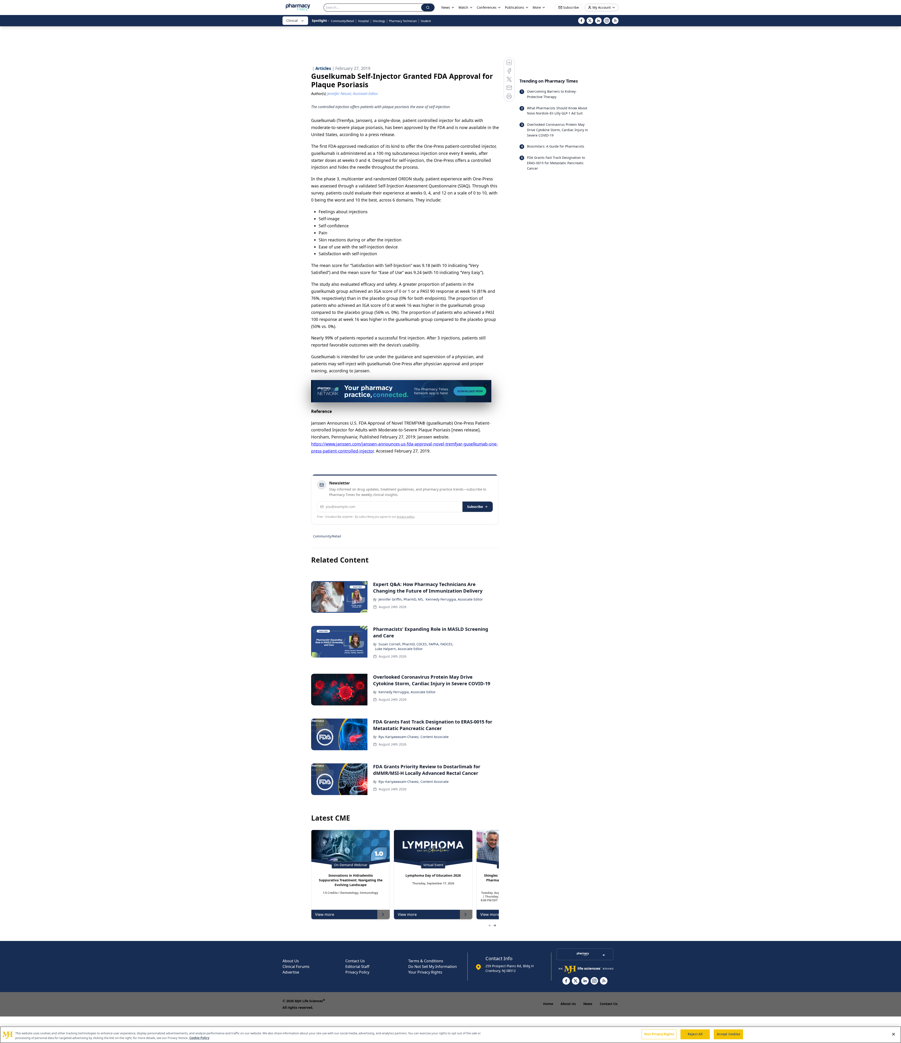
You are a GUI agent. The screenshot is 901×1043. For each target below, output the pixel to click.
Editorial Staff (357, 966)
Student (426, 21)
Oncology (379, 21)
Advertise (291, 972)
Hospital (363, 21)
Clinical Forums (296, 966)
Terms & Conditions (425, 960)
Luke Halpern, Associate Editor (399, 649)
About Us (291, 960)
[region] (450, 1034)
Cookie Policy (199, 1038)
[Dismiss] (486, 385)
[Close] (893, 1034)
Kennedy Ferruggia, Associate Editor (454, 599)
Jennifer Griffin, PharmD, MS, (401, 599)
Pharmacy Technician (403, 21)
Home (548, 1003)
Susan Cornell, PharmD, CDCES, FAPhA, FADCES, (415, 644)
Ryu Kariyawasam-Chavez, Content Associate (413, 737)
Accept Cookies (728, 1034)
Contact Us (355, 960)
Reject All (695, 1034)
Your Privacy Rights (425, 972)
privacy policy (405, 517)
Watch (463, 7)
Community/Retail (342, 21)
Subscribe (475, 506)
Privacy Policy (357, 972)
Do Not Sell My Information (432, 966)
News (587, 1003)
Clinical (292, 20)
